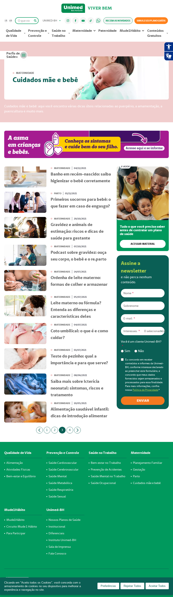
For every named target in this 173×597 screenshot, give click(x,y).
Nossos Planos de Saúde (64, 520)
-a (6, 20)
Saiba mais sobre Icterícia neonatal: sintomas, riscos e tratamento (77, 388)
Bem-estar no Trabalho (106, 463)
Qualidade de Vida (13, 33)
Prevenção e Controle (37, 33)
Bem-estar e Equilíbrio (21, 476)
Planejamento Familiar (147, 463)
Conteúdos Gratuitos (155, 33)
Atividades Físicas (18, 469)
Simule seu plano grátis (151, 20)
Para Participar (15, 533)
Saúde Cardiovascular (63, 463)
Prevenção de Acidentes (106, 469)
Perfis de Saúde (13, 55)
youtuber (83, 20)
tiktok (90, 20)
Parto (57, 193)
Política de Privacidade (145, 389)
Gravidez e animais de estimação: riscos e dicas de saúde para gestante (77, 231)
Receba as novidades (118, 20)
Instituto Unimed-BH (62, 540)
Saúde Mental (58, 476)
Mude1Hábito (130, 30)
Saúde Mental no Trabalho (108, 476)
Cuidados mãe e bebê (147, 483)
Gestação (139, 469)
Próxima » (77, 430)
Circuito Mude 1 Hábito (21, 526)
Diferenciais (56, 533)
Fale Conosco (57, 553)
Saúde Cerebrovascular (63, 469)
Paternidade (107, 30)
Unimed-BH (73, 8)
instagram (67, 20)
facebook (75, 20)
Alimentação (14, 463)
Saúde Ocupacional (103, 483)
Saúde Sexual (57, 496)
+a (10, 20)
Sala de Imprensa (60, 547)
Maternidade (82, 30)
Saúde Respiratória (61, 490)
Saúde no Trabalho (59, 33)
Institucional (57, 526)
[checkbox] (143, 351)
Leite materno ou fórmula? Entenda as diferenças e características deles (76, 309)
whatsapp (98, 20)
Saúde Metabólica (60, 483)
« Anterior (39, 430)
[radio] (125, 351)
